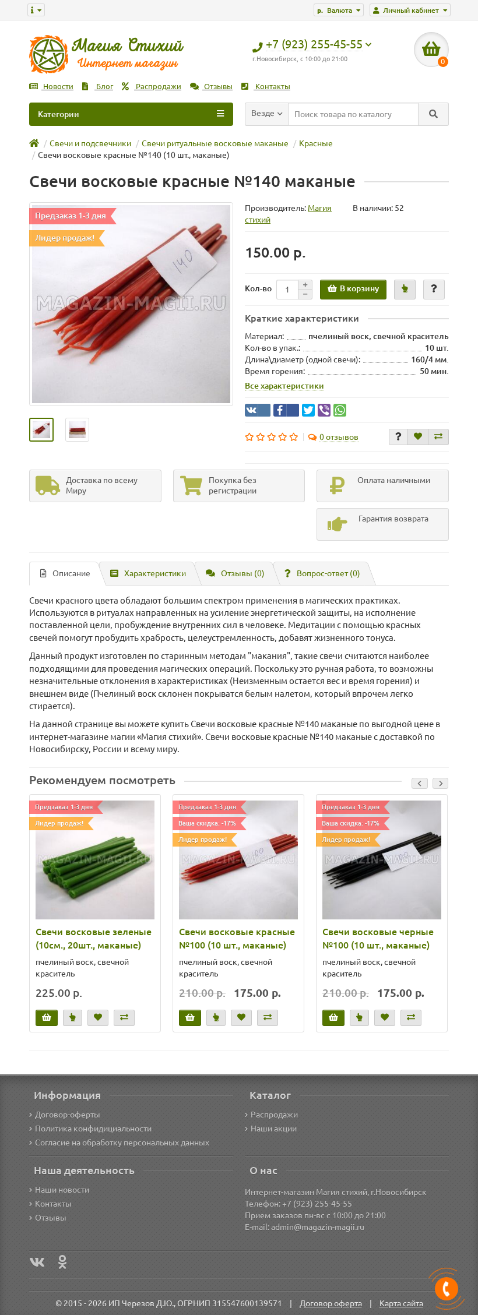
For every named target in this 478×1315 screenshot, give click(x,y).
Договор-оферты (67, 1114)
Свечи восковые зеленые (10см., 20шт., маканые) (94, 938)
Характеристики (155, 573)
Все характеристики (284, 385)
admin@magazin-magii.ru (317, 1227)
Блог (103, 86)
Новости (57, 86)
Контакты (272, 86)
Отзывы (217, 86)
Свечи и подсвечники (90, 143)
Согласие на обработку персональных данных (122, 1142)
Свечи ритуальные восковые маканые (215, 143)
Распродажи (157, 86)
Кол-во (258, 288)
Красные (316, 143)
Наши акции (274, 1128)
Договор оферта (331, 1303)
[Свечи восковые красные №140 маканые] (131, 304)
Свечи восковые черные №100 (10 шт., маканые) (378, 938)
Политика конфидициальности (93, 1128)
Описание (71, 573)
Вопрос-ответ (328, 573)
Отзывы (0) (243, 573)
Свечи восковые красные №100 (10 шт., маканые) (237, 938)
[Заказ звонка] (446, 1288)
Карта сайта (401, 1303)
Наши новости (62, 1189)
